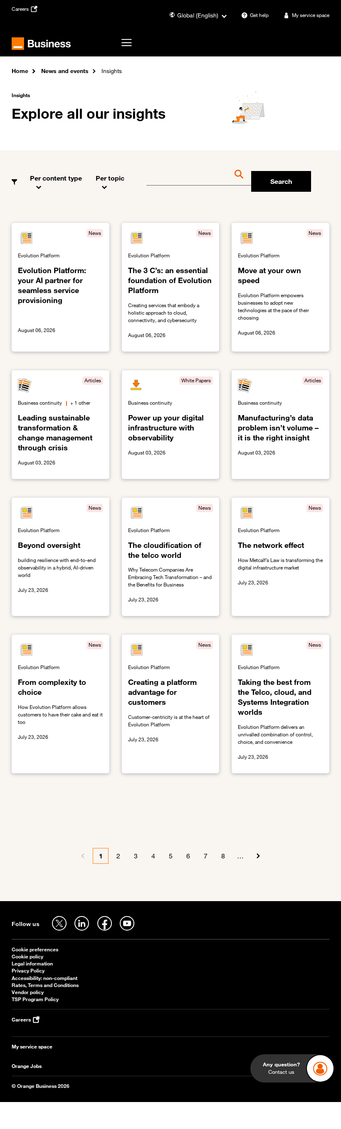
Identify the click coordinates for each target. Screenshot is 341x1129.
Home (20, 70)
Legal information (32, 963)
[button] (56, 176)
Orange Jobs (27, 1066)
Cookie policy (27, 956)
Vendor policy (28, 992)
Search (281, 181)
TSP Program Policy (35, 999)
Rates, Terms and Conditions (45, 985)
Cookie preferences (35, 949)
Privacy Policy (28, 971)
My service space (32, 1046)
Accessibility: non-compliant (44, 978)
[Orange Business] (41, 43)
